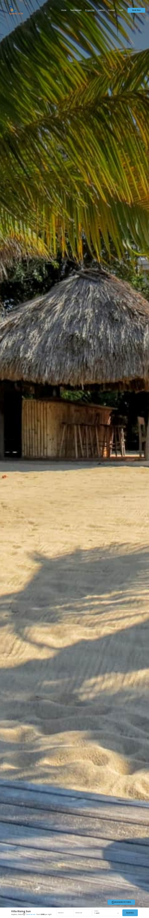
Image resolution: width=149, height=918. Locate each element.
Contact (111, 10)
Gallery (101, 10)
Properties (90, 10)
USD (121, 10)
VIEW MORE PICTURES (122, 902)
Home (63, 10)
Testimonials (75, 10)
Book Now (136, 10)
